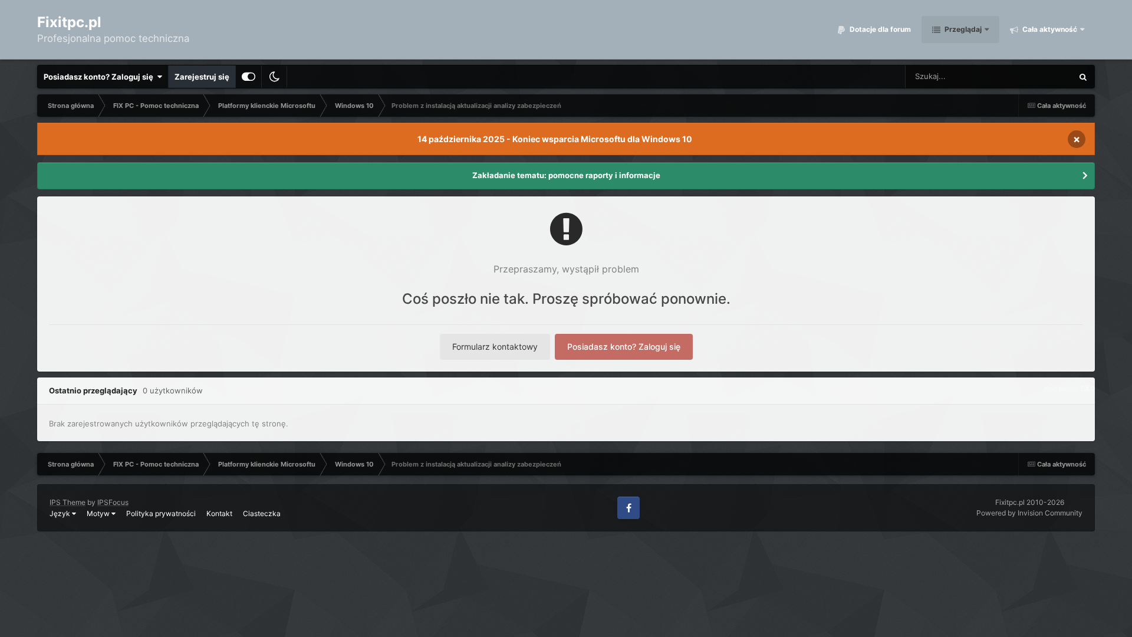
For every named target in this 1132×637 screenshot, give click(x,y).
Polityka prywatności (161, 513)
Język (61, 513)
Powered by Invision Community (1029, 512)
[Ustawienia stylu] (248, 76)
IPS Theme (67, 502)
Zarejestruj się (202, 76)
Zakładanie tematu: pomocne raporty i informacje (566, 175)
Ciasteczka (262, 513)
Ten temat (1039, 76)
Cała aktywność (1049, 29)
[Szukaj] (1083, 76)
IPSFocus (113, 502)
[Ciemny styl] (274, 76)
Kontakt (219, 513)
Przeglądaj (962, 29)
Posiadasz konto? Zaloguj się (100, 76)
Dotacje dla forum (879, 29)
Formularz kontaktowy (495, 347)
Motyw (99, 513)
